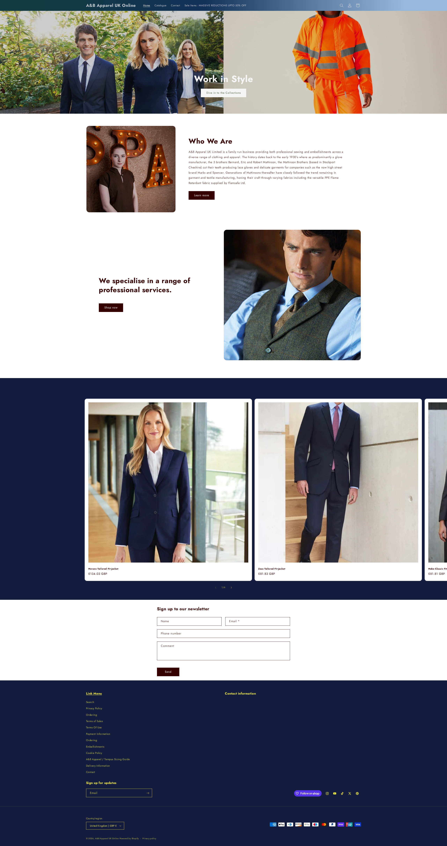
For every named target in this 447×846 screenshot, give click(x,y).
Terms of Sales (94, 721)
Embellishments (95, 747)
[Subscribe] (148, 793)
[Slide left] (215, 587)
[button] (342, 5)
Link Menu (94, 693)
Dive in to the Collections (223, 93)
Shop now (111, 307)
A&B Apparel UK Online (107, 838)
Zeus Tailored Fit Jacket (271, 568)
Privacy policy (149, 838)
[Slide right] (231, 587)
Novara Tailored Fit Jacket (103, 568)
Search (90, 702)
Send (168, 672)
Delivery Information (98, 766)
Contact (90, 772)
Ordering (91, 715)
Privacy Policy (94, 708)
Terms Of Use (94, 727)
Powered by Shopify (129, 838)
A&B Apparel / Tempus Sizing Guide (108, 759)
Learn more (201, 195)
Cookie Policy (94, 753)
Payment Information (98, 734)
